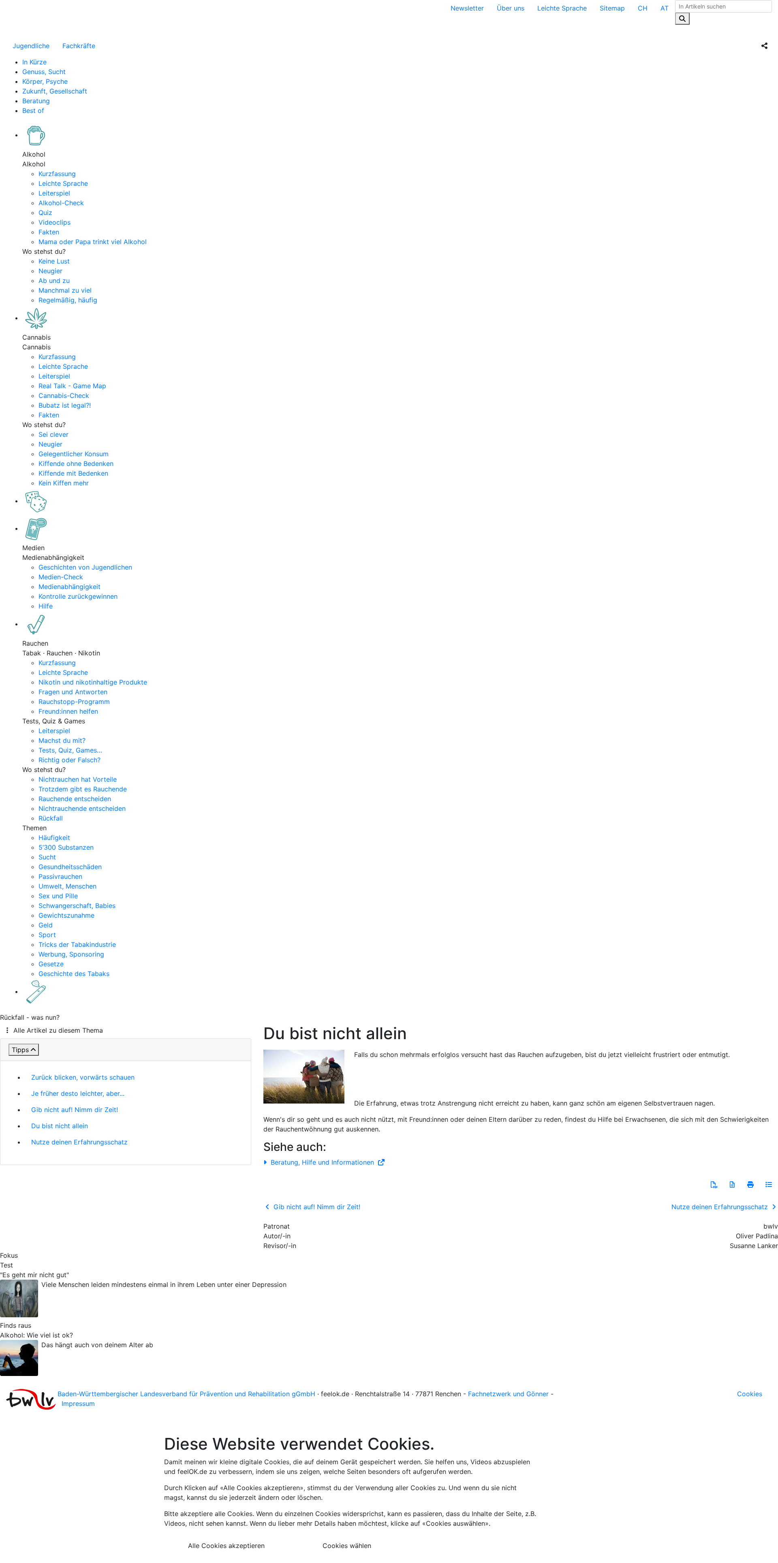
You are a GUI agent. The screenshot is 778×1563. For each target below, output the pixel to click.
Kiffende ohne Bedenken (75, 463)
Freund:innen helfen (68, 711)
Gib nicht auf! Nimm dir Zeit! (74, 1110)
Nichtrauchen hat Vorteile (77, 779)
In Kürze (34, 62)
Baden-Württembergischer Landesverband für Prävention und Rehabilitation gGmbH (186, 1394)
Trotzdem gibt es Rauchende (82, 789)
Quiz (45, 212)
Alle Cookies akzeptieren (226, 1546)
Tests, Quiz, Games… (70, 750)
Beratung (36, 101)
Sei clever (53, 434)
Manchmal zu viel (65, 290)
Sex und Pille (58, 896)
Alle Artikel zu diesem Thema (58, 1030)
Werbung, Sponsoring (71, 954)
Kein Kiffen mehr (63, 483)
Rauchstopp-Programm (74, 702)
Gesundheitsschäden (70, 867)
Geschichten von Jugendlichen (85, 567)
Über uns (510, 8)
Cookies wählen (347, 1546)
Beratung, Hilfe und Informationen (322, 1162)
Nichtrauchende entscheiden (82, 808)
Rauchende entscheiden (74, 799)
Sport (47, 935)
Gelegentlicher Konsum (73, 454)
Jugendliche (31, 46)
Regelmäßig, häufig (67, 300)
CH (643, 8)
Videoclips (54, 222)
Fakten (48, 232)
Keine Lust (54, 261)
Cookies (749, 1394)
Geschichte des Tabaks (73, 974)
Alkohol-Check (61, 203)
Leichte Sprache (562, 8)
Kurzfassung (57, 174)
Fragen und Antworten (72, 692)
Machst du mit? (61, 740)
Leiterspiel (54, 193)
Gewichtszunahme (66, 915)
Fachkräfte (78, 46)
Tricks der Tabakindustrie (77, 944)
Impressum (78, 1403)
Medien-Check (60, 577)
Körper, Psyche (45, 81)
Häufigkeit (54, 838)
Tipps (20, 1050)
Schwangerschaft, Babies (76, 906)
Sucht (47, 857)
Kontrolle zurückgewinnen (78, 596)
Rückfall (50, 818)
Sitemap (612, 8)
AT (664, 8)
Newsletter (467, 8)
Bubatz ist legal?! (64, 405)
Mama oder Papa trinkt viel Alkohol (92, 242)
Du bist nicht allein (59, 1126)
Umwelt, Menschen (67, 886)
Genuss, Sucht (44, 72)
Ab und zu (54, 280)
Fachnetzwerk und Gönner (508, 1394)
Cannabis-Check (63, 395)
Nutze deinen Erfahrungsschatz (79, 1142)
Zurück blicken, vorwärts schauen (83, 1077)
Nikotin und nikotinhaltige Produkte (92, 682)
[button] (714, 1184)
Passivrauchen (60, 876)
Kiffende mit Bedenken (73, 473)
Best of (33, 110)
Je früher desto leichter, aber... (77, 1093)
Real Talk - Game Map (72, 386)
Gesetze (51, 964)
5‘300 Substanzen (66, 847)
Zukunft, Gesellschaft (54, 91)
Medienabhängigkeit (69, 587)
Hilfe (45, 606)
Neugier (50, 271)
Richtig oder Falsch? (69, 760)
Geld (45, 925)
